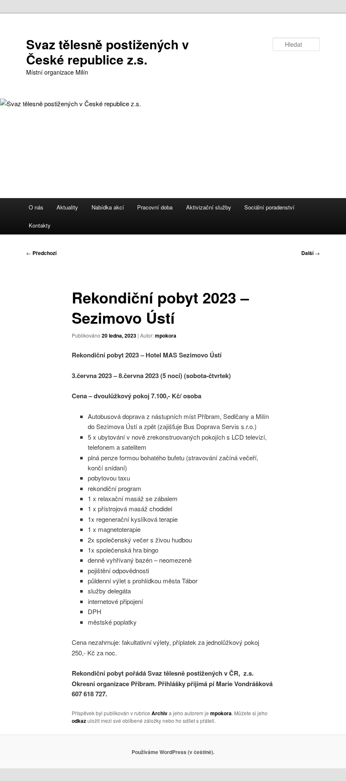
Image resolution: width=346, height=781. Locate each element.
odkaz (79, 721)
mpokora (165, 335)
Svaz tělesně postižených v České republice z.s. (107, 51)
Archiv (159, 713)
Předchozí (41, 253)
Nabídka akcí (108, 207)
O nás (36, 207)
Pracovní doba (155, 207)
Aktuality (67, 207)
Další (310, 253)
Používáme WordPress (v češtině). (173, 752)
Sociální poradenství (269, 207)
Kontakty (40, 225)
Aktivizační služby (208, 207)
